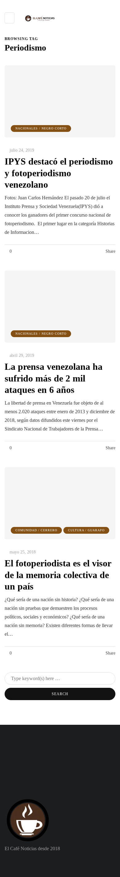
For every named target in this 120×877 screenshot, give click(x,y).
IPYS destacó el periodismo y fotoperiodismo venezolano (59, 173)
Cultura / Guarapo (86, 530)
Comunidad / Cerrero (36, 530)
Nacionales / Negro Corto (40, 128)
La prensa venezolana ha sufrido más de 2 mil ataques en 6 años (53, 378)
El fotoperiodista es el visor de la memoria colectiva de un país (58, 574)
